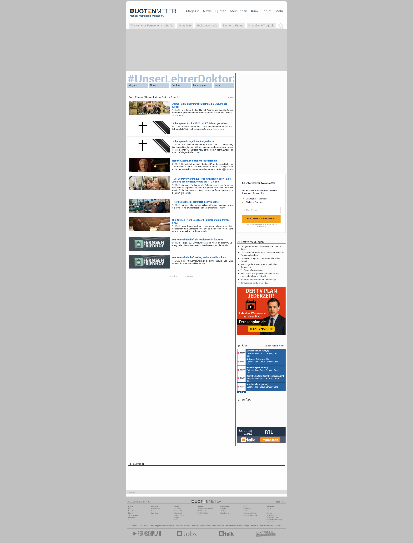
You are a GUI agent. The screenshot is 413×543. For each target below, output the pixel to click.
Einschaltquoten (197, 526)
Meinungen (238, 11)
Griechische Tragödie (261, 25)
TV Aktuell (144, 526)
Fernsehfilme (226, 526)
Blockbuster (216, 526)
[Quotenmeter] (153, 13)
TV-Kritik (223, 511)
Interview (154, 513)
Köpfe (176, 518)
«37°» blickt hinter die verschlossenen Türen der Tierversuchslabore (263, 253)
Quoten (220, 11)
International (179, 515)
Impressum (271, 522)
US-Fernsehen (179, 520)
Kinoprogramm (249, 526)
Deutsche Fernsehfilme (264, 526)
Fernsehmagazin (155, 526)
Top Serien (278, 526)
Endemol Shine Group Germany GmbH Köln (263, 353)
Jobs (268, 511)
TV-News (177, 508)
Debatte (223, 508)
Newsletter (132, 511)
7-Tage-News (133, 515)
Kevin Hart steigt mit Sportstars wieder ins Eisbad (260, 259)
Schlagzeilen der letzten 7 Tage (255, 282)
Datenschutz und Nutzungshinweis (273, 516)
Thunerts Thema (233, 25)
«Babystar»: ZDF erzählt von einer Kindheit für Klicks (262, 247)
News (207, 11)
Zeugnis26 (185, 25)
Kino (254, 11)
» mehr (180, 115)
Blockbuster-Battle (250, 515)
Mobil (130, 513)
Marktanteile (202, 511)
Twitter (130, 520)
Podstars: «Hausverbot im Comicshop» (258, 279)
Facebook (132, 518)
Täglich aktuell (202, 513)
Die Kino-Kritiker (249, 511)
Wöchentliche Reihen (205, 508)
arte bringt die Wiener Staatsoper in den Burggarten (259, 265)
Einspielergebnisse (250, 513)
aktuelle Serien (237, 526)
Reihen (153, 511)
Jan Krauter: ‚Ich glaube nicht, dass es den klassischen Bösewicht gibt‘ (260, 275)
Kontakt (269, 513)
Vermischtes (178, 511)
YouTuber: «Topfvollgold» (252, 270)
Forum (267, 11)
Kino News (135, 526)
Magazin (192, 11)
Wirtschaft (178, 513)
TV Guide (207, 526)
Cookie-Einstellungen (274, 519)
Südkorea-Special (207, 25)
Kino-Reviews (225, 513)
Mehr (279, 11)
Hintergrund (155, 508)
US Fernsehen (177, 526)
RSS (129, 508)
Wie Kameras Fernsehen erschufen (152, 25)
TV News (186, 526)
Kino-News (247, 508)
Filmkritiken (166, 526)
